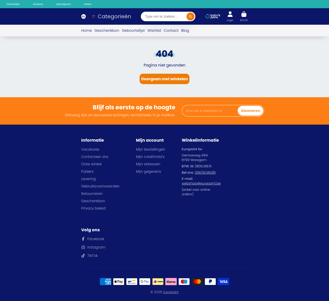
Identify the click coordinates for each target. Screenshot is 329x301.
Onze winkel (91, 164)
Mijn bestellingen (150, 149)
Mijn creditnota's (150, 156)
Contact (171, 30)
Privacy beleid (93, 208)
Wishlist (154, 30)
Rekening (230, 16)
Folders (87, 171)
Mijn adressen (148, 164)
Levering (88, 178)
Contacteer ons (94, 156)
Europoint (171, 292)
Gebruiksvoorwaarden (100, 186)
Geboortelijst (133, 30)
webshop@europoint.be (201, 183)
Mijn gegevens (148, 171)
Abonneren (250, 111)
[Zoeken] (190, 16)
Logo (83, 16)
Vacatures (90, 149)
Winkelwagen (244, 16)
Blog (185, 30)
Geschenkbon (106, 30)
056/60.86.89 (205, 172)
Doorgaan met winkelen (164, 79)
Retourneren (92, 193)
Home (86, 30)
